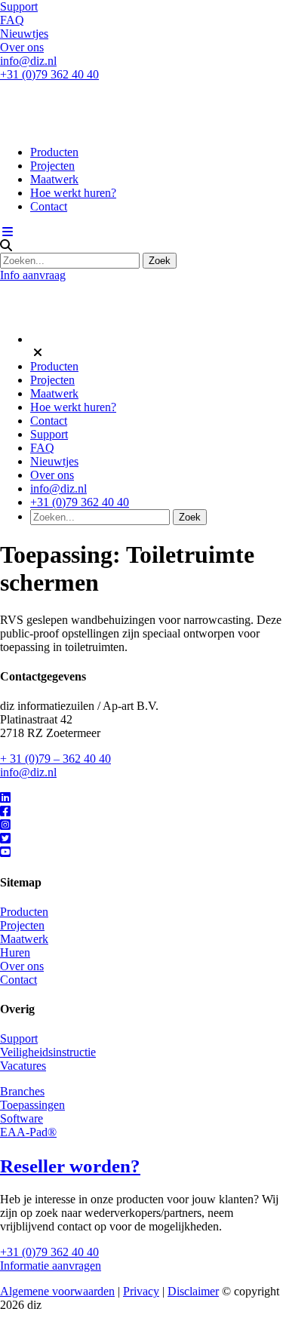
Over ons (22, 47)
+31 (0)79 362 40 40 (49, 74)
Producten (54, 152)
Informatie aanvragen (50, 1265)
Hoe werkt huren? (73, 192)
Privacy (141, 1291)
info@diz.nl (28, 60)
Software (21, 1118)
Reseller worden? (70, 1166)
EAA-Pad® (28, 1132)
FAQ (12, 20)
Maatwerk (54, 179)
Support (19, 6)
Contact (48, 206)
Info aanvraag (33, 275)
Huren (15, 952)
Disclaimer (193, 1291)
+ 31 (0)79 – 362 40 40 (55, 758)
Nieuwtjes (24, 33)
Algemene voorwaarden (57, 1291)
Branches (22, 1091)
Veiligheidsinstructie (48, 1052)
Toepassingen (32, 1104)
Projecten (52, 165)
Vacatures (23, 1065)
